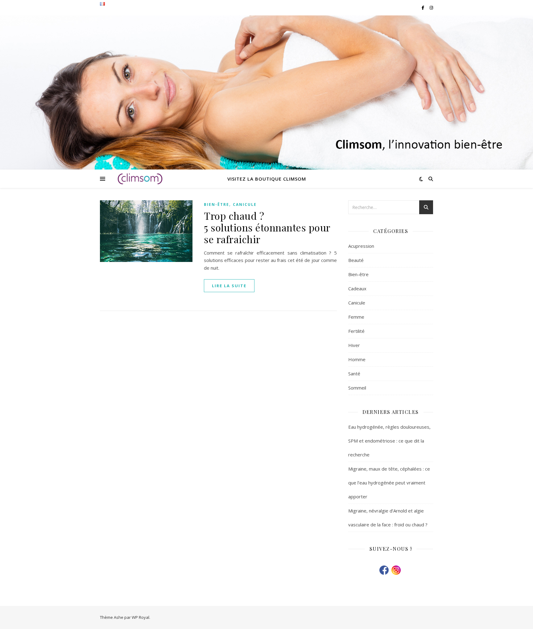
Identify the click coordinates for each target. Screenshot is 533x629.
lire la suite (229, 285)
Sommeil (357, 388)
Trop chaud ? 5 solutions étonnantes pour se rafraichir (267, 227)
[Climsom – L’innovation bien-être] (140, 178)
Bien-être (216, 204)
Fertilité (356, 331)
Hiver (354, 345)
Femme (356, 317)
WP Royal (140, 617)
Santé (354, 373)
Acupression (361, 246)
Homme (357, 359)
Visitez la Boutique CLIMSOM (266, 179)
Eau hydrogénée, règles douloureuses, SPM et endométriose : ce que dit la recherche (389, 441)
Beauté (356, 260)
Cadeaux (357, 288)
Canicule (245, 204)
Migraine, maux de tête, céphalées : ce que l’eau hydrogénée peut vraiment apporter (389, 483)
